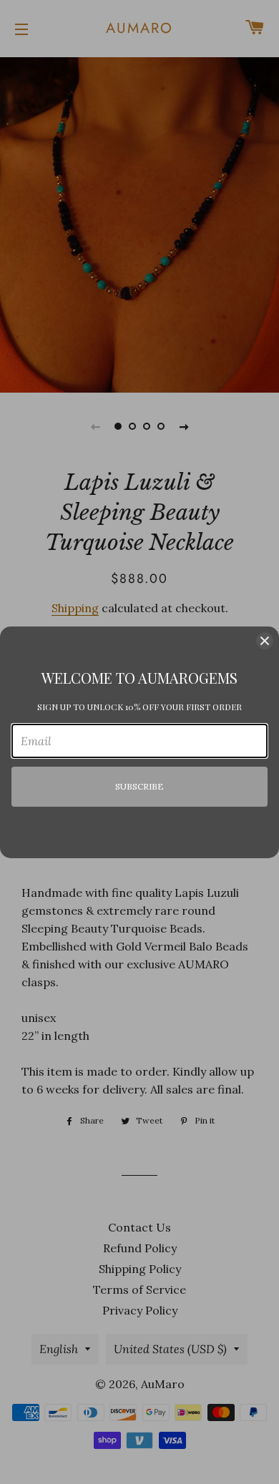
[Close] (264, 640)
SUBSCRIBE (139, 786)
